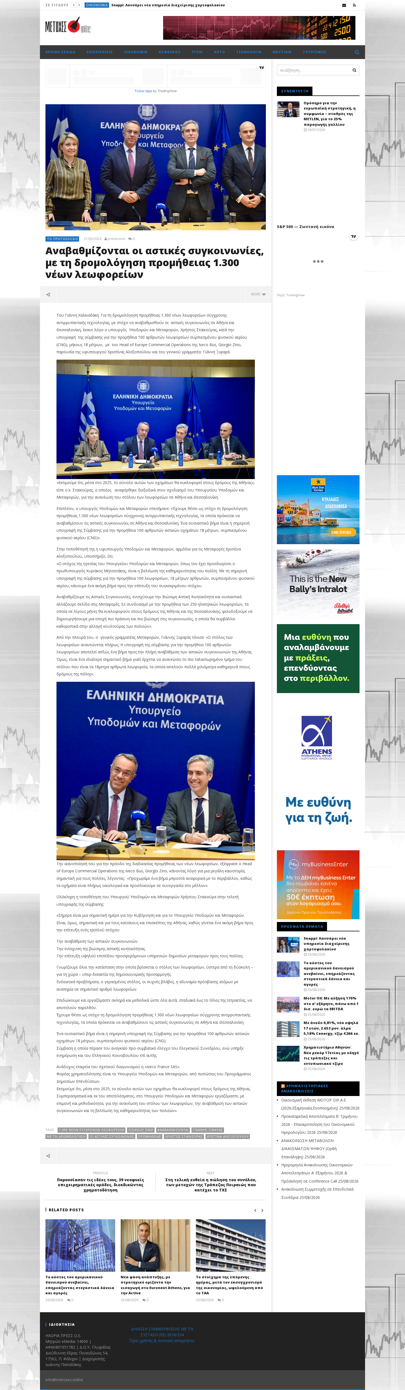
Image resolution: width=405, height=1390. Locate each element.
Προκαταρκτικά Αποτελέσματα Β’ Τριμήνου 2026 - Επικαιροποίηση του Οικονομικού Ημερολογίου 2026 (319, 1124)
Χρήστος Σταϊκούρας (184, 1136)
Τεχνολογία (249, 52)
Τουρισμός (314, 52)
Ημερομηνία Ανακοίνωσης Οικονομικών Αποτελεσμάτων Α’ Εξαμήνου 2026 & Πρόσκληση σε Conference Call (317, 1173)
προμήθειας (149, 1136)
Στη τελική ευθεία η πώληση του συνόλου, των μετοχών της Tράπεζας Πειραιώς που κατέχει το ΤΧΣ (210, 1182)
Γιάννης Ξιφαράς (208, 1130)
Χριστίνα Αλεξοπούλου (228, 1136)
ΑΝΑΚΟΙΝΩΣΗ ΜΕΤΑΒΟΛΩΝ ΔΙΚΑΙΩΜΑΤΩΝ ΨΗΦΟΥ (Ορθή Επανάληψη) (309, 1148)
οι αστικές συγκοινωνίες (112, 1136)
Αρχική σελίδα (60, 52)
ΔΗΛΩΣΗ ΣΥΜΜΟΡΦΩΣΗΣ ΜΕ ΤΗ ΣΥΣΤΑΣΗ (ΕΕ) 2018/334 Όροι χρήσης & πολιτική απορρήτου (162, 1334)
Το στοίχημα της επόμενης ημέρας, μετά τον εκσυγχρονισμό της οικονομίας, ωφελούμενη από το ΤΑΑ (229, 1285)
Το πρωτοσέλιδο (102, 5)
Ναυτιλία (282, 52)
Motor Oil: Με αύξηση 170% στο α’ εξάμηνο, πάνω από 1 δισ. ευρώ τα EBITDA (331, 1003)
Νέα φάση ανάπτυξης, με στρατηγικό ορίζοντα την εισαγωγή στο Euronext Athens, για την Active (155, 1285)
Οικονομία (136, 52)
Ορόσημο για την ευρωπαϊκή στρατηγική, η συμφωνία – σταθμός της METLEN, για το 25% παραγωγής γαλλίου (330, 113)
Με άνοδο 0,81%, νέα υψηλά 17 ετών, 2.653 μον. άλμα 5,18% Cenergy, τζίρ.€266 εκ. (331, 1028)
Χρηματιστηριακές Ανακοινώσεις (304, 1088)
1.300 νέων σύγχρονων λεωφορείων (91, 1130)
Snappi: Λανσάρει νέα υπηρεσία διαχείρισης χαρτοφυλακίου (327, 943)
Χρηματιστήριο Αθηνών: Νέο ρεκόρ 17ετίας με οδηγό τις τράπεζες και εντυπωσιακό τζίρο (331, 1055)
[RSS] (354, 5)
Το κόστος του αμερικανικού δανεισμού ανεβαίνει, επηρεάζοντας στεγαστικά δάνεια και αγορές (212, 5)
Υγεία (197, 52)
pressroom (116, 239)
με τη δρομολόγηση (66, 1136)
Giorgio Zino (140, 1130)
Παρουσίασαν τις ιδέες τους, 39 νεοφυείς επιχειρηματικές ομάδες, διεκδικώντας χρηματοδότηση (100, 1182)
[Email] (344, 5)
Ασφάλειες (170, 52)
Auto (219, 52)
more (256, 294)
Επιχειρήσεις (100, 52)
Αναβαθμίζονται (173, 1130)
